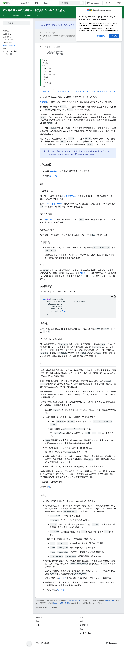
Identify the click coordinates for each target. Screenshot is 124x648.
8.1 (115, 91)
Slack (82, 629)
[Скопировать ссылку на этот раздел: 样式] (48, 184)
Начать (114, 36)
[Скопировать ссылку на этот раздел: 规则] (48, 495)
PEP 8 (82, 273)
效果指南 (61, 590)
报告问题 (47, 91)
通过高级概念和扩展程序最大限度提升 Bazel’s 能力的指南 (34, 10)
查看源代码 (64, 91)
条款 (37, 643)
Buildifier (53, 171)
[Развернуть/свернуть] (54, 59)
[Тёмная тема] (111, 296)
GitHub (108, 3)
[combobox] (71, 3)
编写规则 (15, 15)
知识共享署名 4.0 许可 (73, 600)
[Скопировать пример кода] (114, 296)
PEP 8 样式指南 (69, 196)
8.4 (103, 91)
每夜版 (78, 91)
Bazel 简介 (25, 3)
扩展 (37, 3)
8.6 (95, 91)
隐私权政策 (45, 643)
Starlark (43, 102)
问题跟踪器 (84, 625)
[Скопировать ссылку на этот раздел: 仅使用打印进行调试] (64, 339)
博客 (37, 621)
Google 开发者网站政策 (61, 603)
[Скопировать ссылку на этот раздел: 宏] (45, 364)
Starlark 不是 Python (53, 204)
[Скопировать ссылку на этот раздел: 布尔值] (50, 323)
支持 (81, 621)
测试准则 (53, 176)
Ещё (46, 3)
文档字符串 (49, 219)
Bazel (42, 47)
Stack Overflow (85, 633)
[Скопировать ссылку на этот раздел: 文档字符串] (54, 214)
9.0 (88, 91)
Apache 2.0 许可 (110, 600)
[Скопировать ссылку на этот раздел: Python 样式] (55, 191)
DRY (73, 155)
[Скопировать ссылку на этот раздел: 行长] (47, 265)
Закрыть (101, 36)
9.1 (84, 91)
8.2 (111, 91)
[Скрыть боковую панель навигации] (29, 643)
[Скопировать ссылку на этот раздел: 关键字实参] (54, 286)
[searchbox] (16, 23)
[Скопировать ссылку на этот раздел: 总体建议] (54, 165)
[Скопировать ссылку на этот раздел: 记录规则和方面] (59, 230)
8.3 (107, 91)
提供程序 (62, 578)
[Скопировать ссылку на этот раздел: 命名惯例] (52, 242)
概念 (4, 15)
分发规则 (28, 15)
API (38, 15)
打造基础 (43, 25)
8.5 (99, 91)
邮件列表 (70, 25)
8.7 (91, 91)
